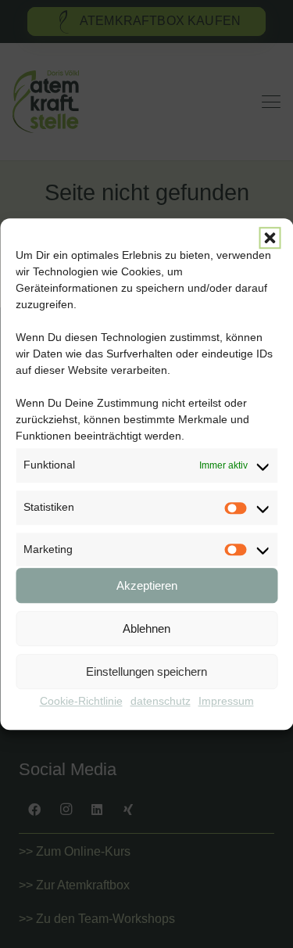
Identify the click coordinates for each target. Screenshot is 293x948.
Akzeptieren (146, 585)
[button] (269, 238)
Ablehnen (146, 628)
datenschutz (160, 701)
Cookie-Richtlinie (81, 701)
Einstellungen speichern (146, 671)
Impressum (226, 701)
